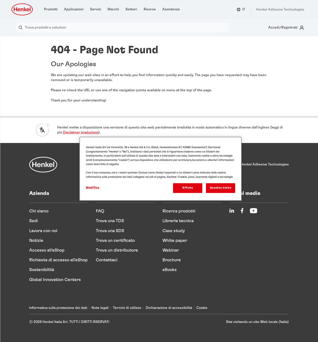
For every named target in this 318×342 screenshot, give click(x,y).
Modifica (92, 187)
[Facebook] (242, 210)
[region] (160, 169)
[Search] (21, 27)
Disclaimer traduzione (80, 132)
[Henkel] (43, 164)
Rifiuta (187, 187)
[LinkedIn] (231, 210)
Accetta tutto (220, 187)
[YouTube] (253, 210)
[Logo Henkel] (22, 9)
